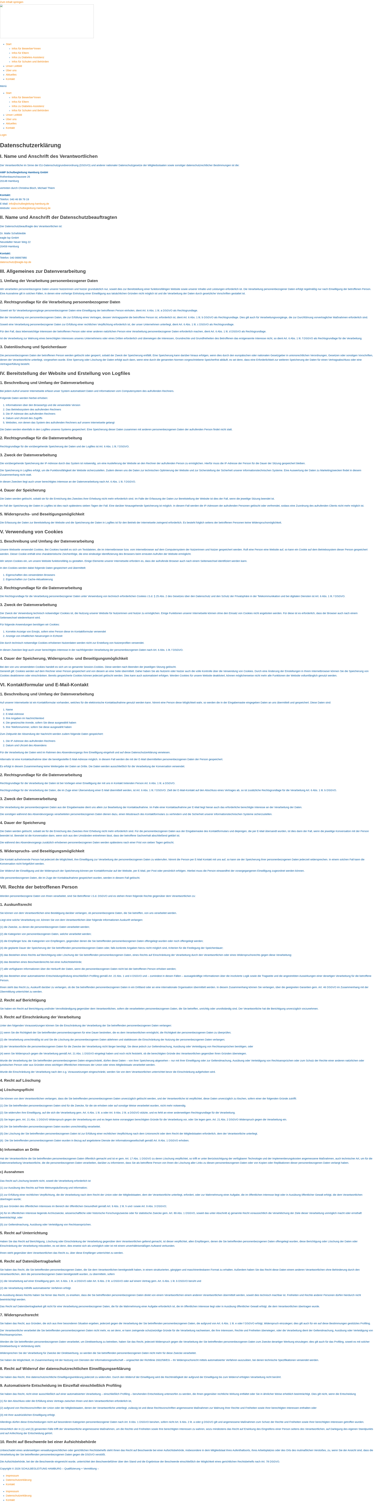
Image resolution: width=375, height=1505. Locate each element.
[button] (187, 86)
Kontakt (10, 79)
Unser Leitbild (14, 66)
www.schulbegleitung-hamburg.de (31, 208)
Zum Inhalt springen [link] (11, 2)
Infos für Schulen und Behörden (30, 61)
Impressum (12, 1475)
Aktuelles (11, 74)
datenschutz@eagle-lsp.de (15, 262)
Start (8, 44)
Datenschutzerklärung (18, 1479)
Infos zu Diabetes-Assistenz (28, 57)
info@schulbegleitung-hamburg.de (29, 203)
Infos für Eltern (20, 52)
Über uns (11, 70)
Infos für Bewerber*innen (26, 48)
